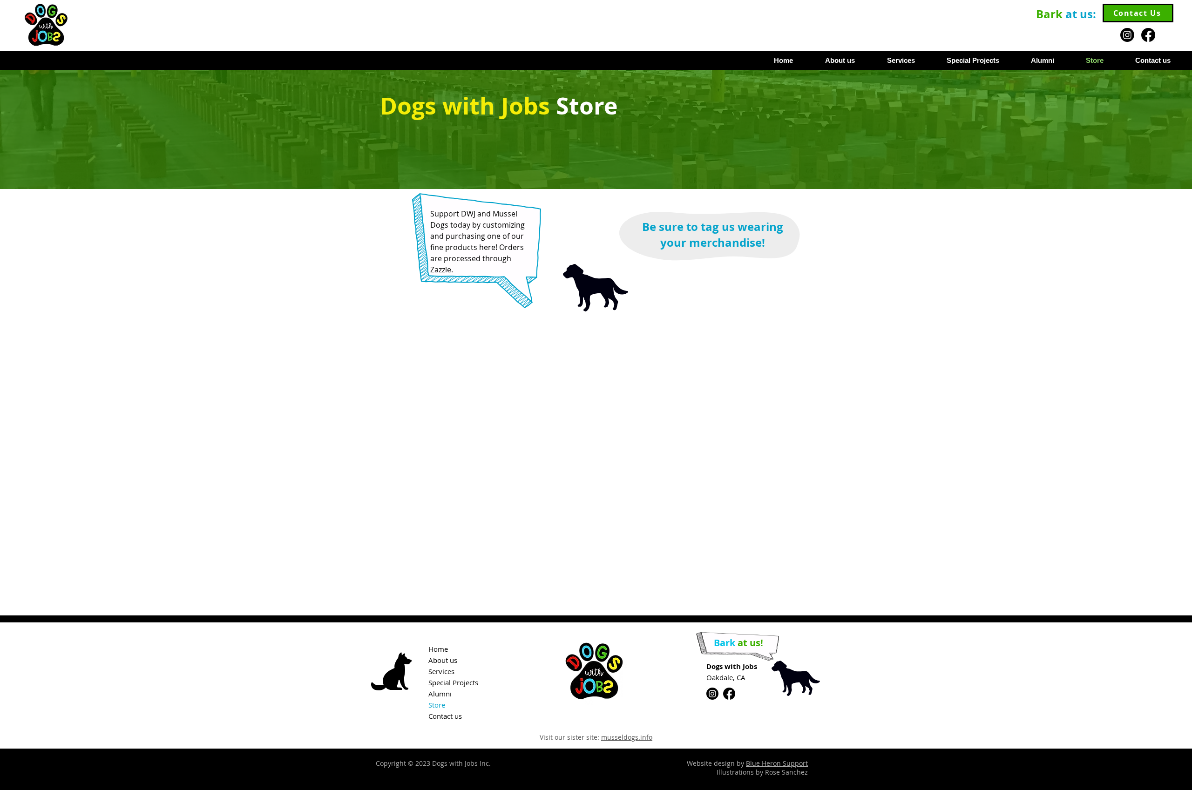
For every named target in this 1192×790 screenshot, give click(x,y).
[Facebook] (1148, 35)
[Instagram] (1127, 35)
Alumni (440, 693)
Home (438, 649)
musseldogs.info (626, 737)
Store (436, 704)
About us (442, 660)
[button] (964, 60)
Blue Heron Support (777, 763)
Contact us (445, 716)
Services (441, 671)
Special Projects (453, 682)
